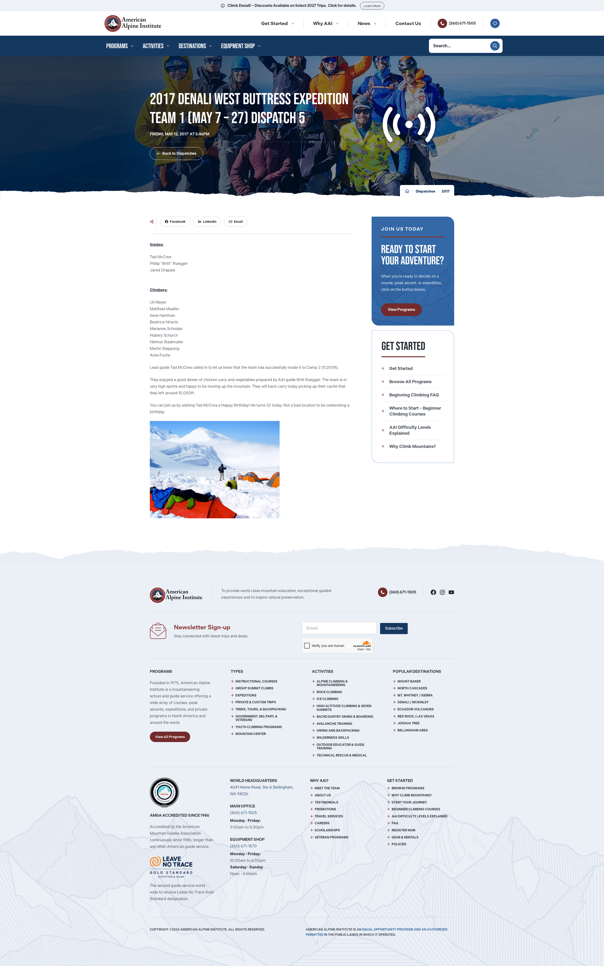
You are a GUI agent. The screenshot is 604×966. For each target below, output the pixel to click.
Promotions (325, 809)
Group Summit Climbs (254, 688)
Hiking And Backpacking (338, 730)
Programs (117, 46)
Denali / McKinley (413, 702)
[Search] (495, 46)
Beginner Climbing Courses (416, 809)
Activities (153, 46)
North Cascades (412, 688)
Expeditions (245, 695)
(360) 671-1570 (243, 846)
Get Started (274, 23)
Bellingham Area (413, 730)
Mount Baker (409, 681)
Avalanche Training (334, 724)
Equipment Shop (238, 46)
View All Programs (170, 737)
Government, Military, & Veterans (256, 718)
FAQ (395, 823)
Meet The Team (327, 788)
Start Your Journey (409, 802)
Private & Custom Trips (255, 702)
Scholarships (327, 830)
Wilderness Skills (333, 737)
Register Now (403, 830)
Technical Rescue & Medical (342, 755)
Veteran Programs (331, 837)
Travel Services (329, 816)
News (364, 23)
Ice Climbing (327, 699)
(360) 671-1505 (462, 23)
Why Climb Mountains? (412, 795)
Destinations (192, 46)
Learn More (372, 6)
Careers (322, 823)
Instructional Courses (256, 681)
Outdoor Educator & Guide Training (340, 746)
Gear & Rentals (405, 837)
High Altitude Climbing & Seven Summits (344, 708)
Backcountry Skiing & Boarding (345, 716)
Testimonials (326, 802)
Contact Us (408, 23)
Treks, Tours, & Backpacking (260, 709)
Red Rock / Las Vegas (416, 716)
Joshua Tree (408, 723)
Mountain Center (250, 734)
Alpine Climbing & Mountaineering (332, 683)
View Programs (401, 309)
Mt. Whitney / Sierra (415, 695)
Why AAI (322, 23)
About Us (323, 795)
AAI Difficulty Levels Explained (420, 816)
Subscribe (394, 628)
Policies (399, 844)
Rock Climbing (329, 692)
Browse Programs (408, 788)
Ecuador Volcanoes (416, 709)
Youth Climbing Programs (258, 727)
